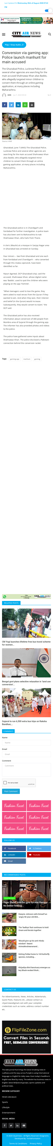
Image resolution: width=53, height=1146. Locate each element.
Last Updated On (26, 3)
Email (4, 749)
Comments (8, 731)
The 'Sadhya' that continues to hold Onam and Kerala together (33, 928)
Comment (6, 760)
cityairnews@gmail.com (13, 1003)
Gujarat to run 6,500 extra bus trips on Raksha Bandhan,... (24, 723)
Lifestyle (6, 1107)
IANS (9, 95)
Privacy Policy (36, 1143)
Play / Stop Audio (13, 44)
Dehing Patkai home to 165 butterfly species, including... (33, 955)
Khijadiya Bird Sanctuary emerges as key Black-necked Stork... (34, 968)
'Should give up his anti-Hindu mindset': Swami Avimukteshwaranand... (31, 944)
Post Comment (11, 791)
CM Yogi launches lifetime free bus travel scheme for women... (26, 643)
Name (4, 737)
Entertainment (8, 1112)
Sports (5, 1102)
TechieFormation (33, 1138)
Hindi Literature (9, 1097)
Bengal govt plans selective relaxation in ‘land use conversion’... (26, 683)
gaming (37, 359)
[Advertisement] (26, 200)
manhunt (26, 359)
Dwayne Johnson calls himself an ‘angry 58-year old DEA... (32, 915)
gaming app (14, 359)
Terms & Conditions (18, 1143)
